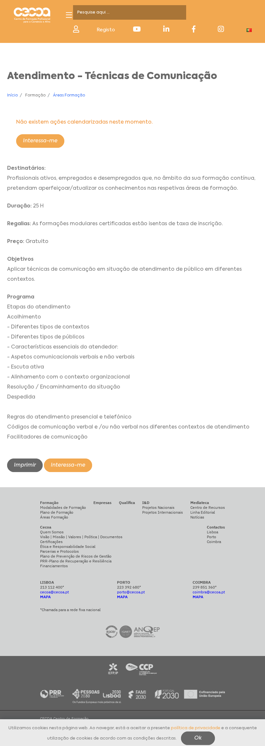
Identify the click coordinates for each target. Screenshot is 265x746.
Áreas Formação (69, 95)
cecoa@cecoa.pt (54, 592)
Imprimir (25, 465)
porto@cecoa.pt (131, 592)
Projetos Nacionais (158, 507)
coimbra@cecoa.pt (209, 592)
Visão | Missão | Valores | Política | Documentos (81, 536)
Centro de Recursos (207, 507)
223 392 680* (129, 587)
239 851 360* (205, 587)
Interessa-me (40, 141)
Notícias (197, 517)
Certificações (51, 541)
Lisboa (212, 531)
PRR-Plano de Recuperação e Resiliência (75, 561)
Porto (211, 536)
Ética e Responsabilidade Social (67, 546)
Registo (106, 29)
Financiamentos (54, 565)
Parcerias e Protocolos (59, 551)
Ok (198, 738)
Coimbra (214, 541)
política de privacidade (195, 728)
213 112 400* (52, 587)
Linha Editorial (202, 512)
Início (12, 95)
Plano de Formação (56, 512)
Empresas (102, 502)
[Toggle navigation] (69, 15)
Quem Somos (52, 531)
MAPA (45, 596)
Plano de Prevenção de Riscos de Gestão (75, 556)
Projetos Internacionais (162, 512)
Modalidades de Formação (63, 507)
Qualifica (127, 502)
